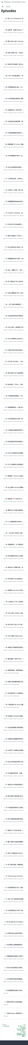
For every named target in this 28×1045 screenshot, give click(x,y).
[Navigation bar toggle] (2, 2)
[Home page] (2, 6)
